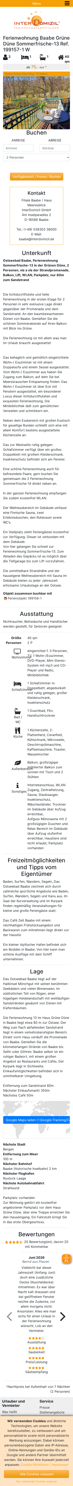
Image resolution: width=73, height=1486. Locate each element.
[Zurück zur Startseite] (36, 20)
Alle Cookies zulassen (36, 1474)
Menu (36, 3)
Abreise (54, 140)
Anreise (18, 140)
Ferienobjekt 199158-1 (25, 598)
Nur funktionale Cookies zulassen (36, 1481)
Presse (45, 1407)
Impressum (60, 1465)
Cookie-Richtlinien (35, 1465)
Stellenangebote (52, 1412)
